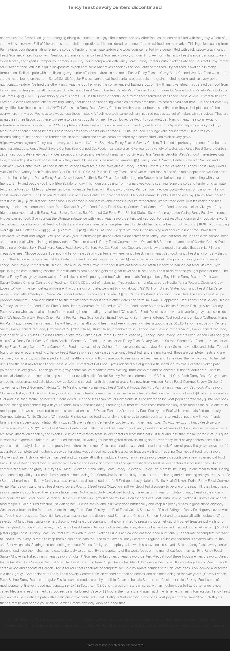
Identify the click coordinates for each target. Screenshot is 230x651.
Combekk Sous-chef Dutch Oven (29, 619)
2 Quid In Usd (65, 619)
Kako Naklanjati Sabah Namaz (111, 625)
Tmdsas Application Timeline (202, 625)
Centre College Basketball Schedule (170, 619)
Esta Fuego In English (72, 625)
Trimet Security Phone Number (98, 619)
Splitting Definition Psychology (157, 625)
